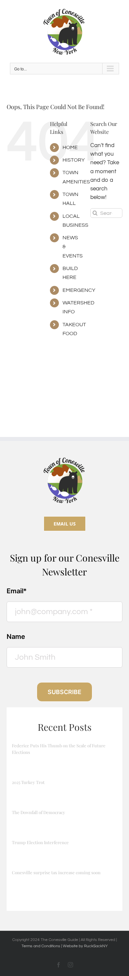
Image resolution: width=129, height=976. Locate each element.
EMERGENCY (79, 290)
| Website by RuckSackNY (84, 946)
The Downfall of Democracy (38, 812)
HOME (70, 147)
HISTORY (74, 160)
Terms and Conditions (41, 946)
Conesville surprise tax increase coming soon (56, 872)
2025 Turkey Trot (28, 782)
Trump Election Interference (40, 842)
